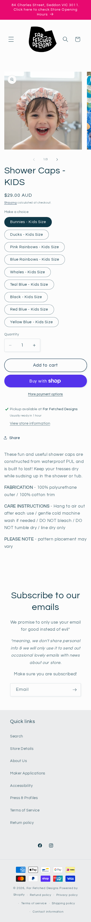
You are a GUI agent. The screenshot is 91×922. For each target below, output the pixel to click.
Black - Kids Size (26, 297)
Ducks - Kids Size (26, 234)
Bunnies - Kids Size (28, 222)
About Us (18, 761)
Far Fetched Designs (43, 888)
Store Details (22, 749)
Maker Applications (27, 773)
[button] (11, 39)
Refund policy (40, 895)
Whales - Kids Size (27, 272)
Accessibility (21, 786)
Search (16, 736)
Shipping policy (63, 903)
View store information (30, 423)
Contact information (48, 911)
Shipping (10, 202)
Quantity (11, 334)
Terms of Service (25, 810)
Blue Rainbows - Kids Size (34, 259)
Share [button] (14, 438)
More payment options (45, 394)
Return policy (22, 823)
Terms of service (34, 903)
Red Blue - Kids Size (29, 309)
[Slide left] (33, 159)
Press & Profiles (24, 798)
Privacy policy (67, 895)
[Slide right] (57, 159)
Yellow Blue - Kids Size (31, 322)
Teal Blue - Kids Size (29, 284)
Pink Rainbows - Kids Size (34, 247)
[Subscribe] (75, 689)
